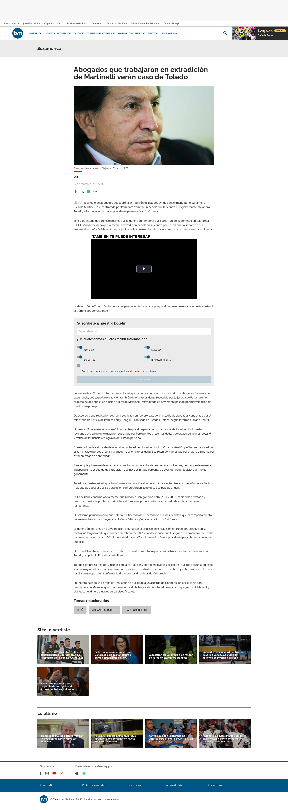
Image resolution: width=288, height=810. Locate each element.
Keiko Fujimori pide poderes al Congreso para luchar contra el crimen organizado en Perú (113, 655)
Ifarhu (60, 23)
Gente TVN (153, 33)
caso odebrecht (136, 610)
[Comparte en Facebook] (75, 191)
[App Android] (84, 773)
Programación (168, 33)
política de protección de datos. (138, 371)
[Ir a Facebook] (41, 773)
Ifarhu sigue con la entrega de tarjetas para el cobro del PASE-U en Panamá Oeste (171, 739)
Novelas (122, 33)
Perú (80, 610)
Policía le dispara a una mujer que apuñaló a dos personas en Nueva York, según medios (115, 739)
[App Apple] (77, 773)
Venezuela (98, 23)
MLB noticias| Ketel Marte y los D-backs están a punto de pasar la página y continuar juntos (222, 739)
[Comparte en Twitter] (82, 191)
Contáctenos (215, 785)
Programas (135, 33)
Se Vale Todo (265, 35)
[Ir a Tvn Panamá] (17, 33)
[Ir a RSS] (62, 773)
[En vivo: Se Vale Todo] (244, 33)
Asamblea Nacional (117, 23)
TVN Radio (79, 33)
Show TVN (49, 33)
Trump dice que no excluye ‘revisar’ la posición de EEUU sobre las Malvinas (62, 739)
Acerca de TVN (174, 785)
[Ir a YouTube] (55, 773)
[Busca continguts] (225, 33)
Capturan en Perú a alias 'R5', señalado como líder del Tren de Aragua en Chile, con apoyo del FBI (62, 655)
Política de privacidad (93, 785)
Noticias (33, 33)
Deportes (62, 33)
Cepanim (49, 23)
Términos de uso (133, 785)
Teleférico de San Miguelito (145, 23)
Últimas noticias (11, 23)
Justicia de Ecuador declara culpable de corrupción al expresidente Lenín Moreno (57, 686)
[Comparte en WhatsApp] (88, 191)
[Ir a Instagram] (47, 773)
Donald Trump (171, 23)
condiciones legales (105, 371)
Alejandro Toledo (104, 610)
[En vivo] (261, 29)
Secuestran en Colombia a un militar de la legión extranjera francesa (171, 656)
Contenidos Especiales (99, 33)
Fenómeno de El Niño (77, 23)
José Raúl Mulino (32, 23)
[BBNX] (44, 799)
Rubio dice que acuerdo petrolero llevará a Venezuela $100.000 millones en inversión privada (223, 655)
